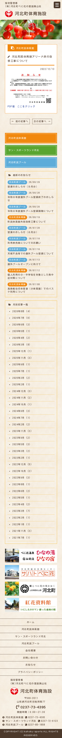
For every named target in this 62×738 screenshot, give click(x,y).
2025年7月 (18, 371)
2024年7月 (18, 418)
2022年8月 (18, 484)
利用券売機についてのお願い (24, 241)
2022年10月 (19, 471)
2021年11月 (19, 531)
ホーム (31, 622)
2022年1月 (18, 524)
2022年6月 (18, 491)
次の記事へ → (42, 121)
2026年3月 (18, 344)
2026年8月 (18, 311)
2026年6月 (18, 324)
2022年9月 (18, 478)
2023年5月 (18, 444)
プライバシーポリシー (30, 672)
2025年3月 (18, 378)
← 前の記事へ (20, 121)
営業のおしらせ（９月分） (24, 184)
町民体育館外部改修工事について (27, 219)
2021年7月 (18, 538)
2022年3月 (18, 511)
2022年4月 (18, 504)
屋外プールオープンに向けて (24, 262)
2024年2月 (18, 424)
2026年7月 (18, 318)
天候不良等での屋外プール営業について (31, 251)
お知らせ (30, 665)
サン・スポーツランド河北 (30, 636)
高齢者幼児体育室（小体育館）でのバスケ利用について (31, 288)
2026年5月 (18, 331)
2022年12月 (19, 464)
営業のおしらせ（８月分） (24, 230)
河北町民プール (31, 643)
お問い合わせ (30, 658)
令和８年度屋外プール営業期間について (31, 209)
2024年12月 (19, 391)
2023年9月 (18, 438)
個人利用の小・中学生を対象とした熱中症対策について (31, 274)
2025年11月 (19, 358)
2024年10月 (19, 404)
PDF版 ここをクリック (21, 106)
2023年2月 (18, 458)
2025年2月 (18, 384)
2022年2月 (18, 518)
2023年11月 (19, 431)
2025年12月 (19, 351)
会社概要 (30, 650)
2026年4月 (18, 338)
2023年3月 (18, 451)
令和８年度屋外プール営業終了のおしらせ (31, 197)
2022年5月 (18, 498)
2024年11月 (19, 398)
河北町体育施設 (25, 13)
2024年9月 (18, 411)
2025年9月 (18, 364)
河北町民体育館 (31, 629)
